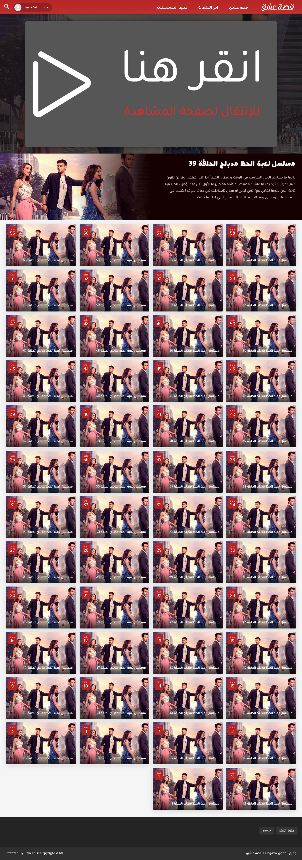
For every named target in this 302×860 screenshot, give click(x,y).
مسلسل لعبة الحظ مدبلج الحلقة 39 (241, 163)
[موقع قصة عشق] (277, 6)
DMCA (267, 831)
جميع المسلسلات (172, 8)
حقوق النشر (286, 831)
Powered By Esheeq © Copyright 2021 (34, 853)
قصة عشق (238, 8)
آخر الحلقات (208, 8)
